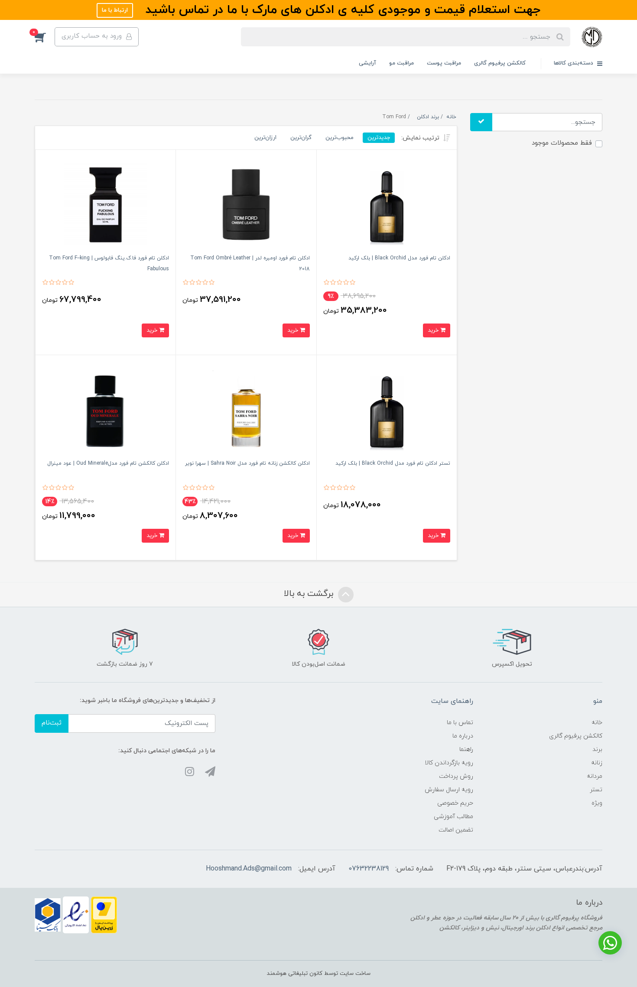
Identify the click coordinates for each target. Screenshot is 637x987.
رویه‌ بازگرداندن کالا (449, 763)
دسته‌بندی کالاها (574, 63)
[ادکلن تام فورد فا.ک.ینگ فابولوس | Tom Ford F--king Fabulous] (105, 204)
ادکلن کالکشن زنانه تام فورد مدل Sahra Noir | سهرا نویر (247, 463)
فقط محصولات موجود (562, 143)
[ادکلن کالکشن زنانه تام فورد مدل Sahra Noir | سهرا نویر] (245, 409)
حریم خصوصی (455, 803)
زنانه (596, 763)
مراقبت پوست (444, 63)
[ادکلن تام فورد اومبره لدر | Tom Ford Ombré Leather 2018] (245, 204)
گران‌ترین (301, 137)
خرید (434, 330)
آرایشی (367, 63)
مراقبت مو (401, 63)
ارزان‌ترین (265, 137)
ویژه (597, 803)
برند (597, 749)
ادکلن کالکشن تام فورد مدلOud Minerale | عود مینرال (108, 463)
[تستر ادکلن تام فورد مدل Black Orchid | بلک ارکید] (386, 409)
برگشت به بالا (310, 594)
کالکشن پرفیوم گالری (500, 63)
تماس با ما (460, 722)
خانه (597, 722)
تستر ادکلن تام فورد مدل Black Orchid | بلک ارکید (392, 463)
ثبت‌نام (52, 723)
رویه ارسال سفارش (449, 790)
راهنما (466, 749)
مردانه (594, 776)
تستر (596, 790)
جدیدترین (378, 137)
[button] (45, 36)
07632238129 (368, 869)
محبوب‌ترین (339, 137)
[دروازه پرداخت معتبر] (104, 914)
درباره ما (462, 736)
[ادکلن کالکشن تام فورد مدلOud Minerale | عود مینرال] (105, 409)
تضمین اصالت (456, 830)
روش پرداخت (456, 776)
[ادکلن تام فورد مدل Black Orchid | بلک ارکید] (386, 204)
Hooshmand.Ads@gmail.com (249, 869)
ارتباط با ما (115, 10)
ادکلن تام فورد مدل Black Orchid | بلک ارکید (399, 258)
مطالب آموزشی (453, 816)
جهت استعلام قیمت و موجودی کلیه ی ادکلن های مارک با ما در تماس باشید (341, 10)
